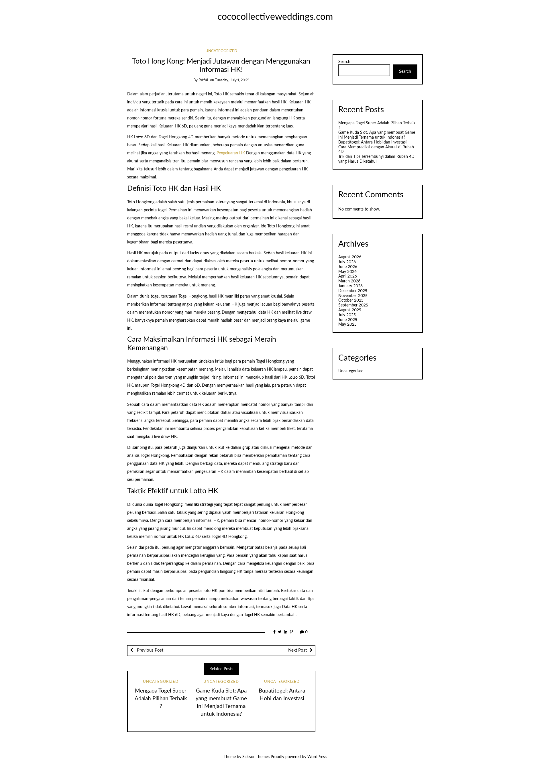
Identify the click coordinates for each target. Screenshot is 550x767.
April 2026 (347, 276)
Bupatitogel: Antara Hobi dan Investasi (372, 142)
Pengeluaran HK (231, 153)
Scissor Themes (256, 757)
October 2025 (351, 300)
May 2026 (347, 272)
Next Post (297, 650)
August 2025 (349, 310)
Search (344, 62)
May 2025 (347, 324)
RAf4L (204, 80)
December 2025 (352, 291)
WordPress (317, 757)
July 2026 (347, 262)
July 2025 (347, 315)
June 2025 (347, 320)
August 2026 (349, 257)
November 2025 (353, 296)
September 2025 (353, 305)
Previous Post (149, 650)
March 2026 (349, 281)
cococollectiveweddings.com (275, 17)
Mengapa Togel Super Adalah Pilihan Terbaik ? (161, 698)
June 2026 (347, 267)
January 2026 (350, 286)
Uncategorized (221, 51)
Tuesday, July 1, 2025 (232, 80)
